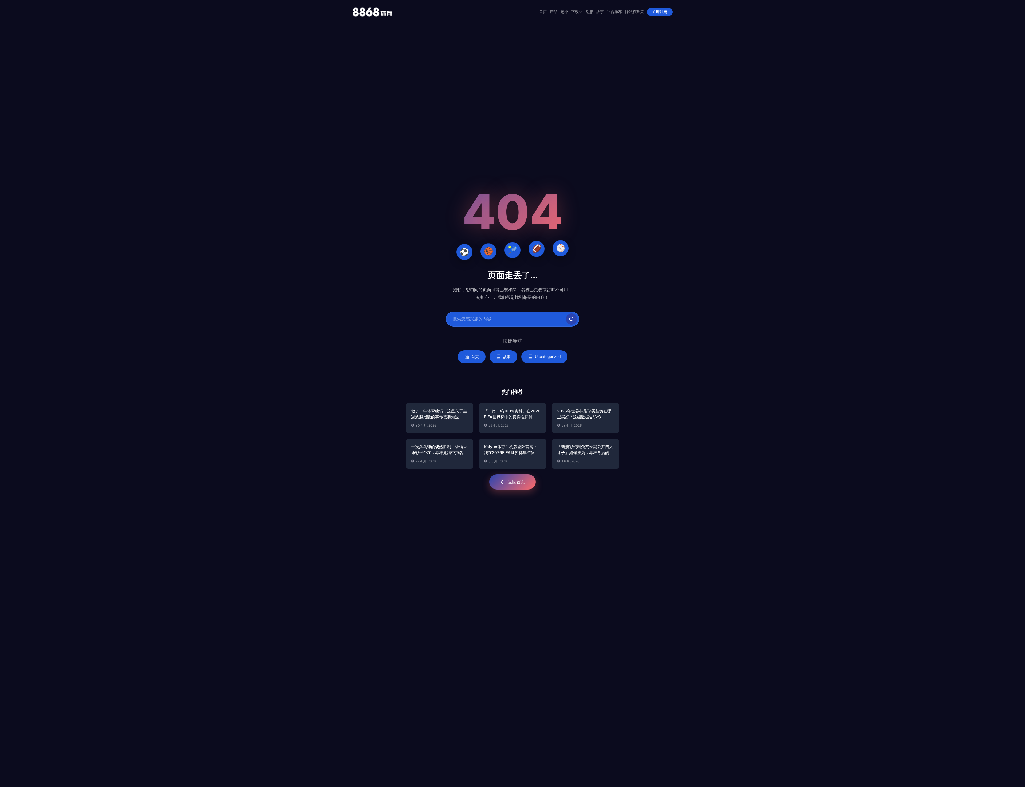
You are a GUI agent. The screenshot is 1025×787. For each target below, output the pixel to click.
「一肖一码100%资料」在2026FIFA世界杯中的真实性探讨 (512, 414)
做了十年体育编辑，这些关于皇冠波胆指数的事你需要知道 (439, 414)
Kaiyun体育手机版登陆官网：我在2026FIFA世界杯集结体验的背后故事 (511, 450)
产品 (553, 12)
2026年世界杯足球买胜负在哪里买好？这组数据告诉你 (584, 414)
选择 (564, 12)
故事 (600, 12)
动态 (589, 12)
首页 (543, 12)
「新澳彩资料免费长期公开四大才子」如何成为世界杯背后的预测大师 (585, 450)
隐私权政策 (634, 12)
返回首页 (516, 481)
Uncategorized (548, 356)
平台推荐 (614, 12)
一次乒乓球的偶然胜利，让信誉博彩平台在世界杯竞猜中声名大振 (439, 450)
